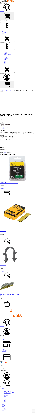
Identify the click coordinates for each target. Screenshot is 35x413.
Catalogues (3, 405)
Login (3, 30)
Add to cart (1, 123)
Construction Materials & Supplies (9, 392)
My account (5, 407)
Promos (5, 32)
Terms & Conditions (5, 350)
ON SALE (5, 52)
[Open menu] (0, 22)
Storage (5, 61)
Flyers (3, 31)
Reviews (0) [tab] (3, 128)
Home (1, 90)
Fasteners (5, 56)
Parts (4, 64)
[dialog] (17, 391)
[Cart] (7, 16)
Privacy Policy (4, 351)
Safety (4, 60)
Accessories (5, 53)
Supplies (5, 62)
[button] (5, 124)
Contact (3, 33)
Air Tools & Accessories (7, 54)
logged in (5, 152)
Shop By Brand (6, 51)
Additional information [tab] (5, 127)
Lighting (5, 59)
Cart (4, 408)
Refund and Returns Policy (6, 352)
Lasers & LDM (6, 58)
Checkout (5, 409)
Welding (5, 63)
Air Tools (5, 390)
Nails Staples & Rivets (9, 90)
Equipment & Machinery (7, 393)
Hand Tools (5, 57)
